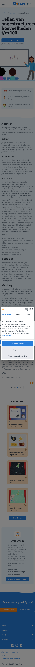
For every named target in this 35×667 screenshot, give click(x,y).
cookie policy (6, 335)
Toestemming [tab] (6, 314)
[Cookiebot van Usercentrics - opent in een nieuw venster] (25, 309)
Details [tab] (18, 314)
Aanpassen (16, 350)
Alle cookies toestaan (17, 344)
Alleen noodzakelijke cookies (17, 356)
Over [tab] (28, 314)
